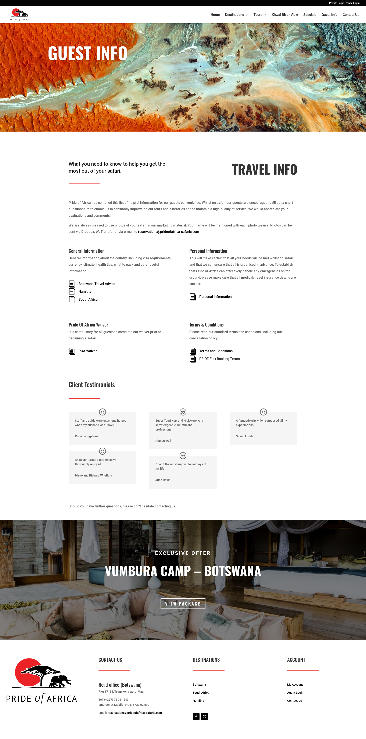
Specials (309, 15)
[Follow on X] (204, 716)
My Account (295, 684)
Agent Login (295, 692)
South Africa (88, 299)
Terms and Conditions (216, 351)
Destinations (234, 15)
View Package (183, 603)
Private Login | (337, 3)
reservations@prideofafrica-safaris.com (168, 232)
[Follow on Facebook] (196, 716)
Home (215, 15)
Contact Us (351, 15)
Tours (258, 15)
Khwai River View (285, 15)
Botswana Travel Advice (97, 284)
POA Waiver (88, 351)
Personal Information (215, 297)
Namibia (85, 292)
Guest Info (329, 15)
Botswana (199, 684)
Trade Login (353, 3)
